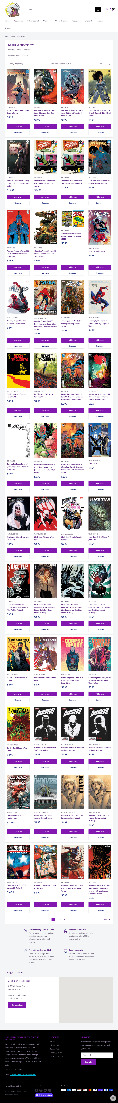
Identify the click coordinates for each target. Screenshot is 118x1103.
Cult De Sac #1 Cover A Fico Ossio (17, 749)
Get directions (17, 1005)
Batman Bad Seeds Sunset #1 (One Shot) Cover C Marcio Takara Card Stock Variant (99, 397)
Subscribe (88, 1062)
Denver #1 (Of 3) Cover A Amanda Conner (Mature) (43, 816)
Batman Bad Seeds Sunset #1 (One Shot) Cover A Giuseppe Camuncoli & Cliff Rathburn (72, 397)
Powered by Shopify (11, 1095)
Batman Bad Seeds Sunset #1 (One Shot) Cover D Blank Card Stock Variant (18, 466)
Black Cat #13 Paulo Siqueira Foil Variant (71, 538)
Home (7, 21)
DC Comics (11, 107)
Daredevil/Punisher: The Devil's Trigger (15, 817)
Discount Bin (18, 21)
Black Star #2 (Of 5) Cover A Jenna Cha (98, 538)
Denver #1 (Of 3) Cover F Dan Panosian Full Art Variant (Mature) (99, 818)
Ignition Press (12, 391)
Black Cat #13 (93, 464)
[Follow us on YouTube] (45, 1090)
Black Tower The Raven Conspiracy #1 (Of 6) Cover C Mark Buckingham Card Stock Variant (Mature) (71, 609)
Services (8, 28)
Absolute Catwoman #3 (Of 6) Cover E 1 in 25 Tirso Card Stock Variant (18, 183)
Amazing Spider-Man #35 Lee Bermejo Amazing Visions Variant (72, 323)
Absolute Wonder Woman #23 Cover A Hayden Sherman (99, 182)
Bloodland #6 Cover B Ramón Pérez (45, 679)
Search (52, 1041)
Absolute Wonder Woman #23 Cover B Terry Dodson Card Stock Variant (18, 253)
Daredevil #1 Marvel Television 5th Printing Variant (45, 749)
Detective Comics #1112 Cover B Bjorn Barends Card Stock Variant (72, 888)
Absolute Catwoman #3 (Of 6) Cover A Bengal (18, 111)
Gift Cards (89, 21)
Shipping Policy (56, 1053)
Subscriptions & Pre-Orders (38, 21)
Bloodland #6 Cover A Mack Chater (17, 679)
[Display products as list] (109, 64)
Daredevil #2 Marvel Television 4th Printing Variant (72, 749)
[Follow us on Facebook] (36, 1090)
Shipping (100, 21)
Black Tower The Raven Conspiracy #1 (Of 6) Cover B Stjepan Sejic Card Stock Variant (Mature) (44, 609)
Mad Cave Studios (41, 812)
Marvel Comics (94, 248)
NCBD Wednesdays (18, 36)
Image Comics (66, 674)
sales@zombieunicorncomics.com (23, 1074)
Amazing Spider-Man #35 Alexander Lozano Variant (16, 322)
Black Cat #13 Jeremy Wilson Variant (44, 538)
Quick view (18, 133)
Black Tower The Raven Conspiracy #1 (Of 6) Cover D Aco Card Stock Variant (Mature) (99, 609)
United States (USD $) (13, 1086)
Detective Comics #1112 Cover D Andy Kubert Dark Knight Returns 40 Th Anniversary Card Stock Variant (99, 890)
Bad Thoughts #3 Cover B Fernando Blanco (43, 395)
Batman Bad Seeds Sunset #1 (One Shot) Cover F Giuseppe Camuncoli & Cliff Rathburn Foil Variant (72, 468)
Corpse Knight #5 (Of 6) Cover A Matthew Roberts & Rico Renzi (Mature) (72, 680)
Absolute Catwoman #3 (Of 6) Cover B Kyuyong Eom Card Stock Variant (45, 113)
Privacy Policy (55, 1045)
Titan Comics (93, 534)
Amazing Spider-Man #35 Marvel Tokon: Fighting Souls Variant (98, 323)
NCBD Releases (61, 21)
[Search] (98, 9)
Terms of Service (56, 1056)
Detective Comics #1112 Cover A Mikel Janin (45, 887)
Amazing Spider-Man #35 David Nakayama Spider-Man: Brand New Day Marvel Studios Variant (45, 325)
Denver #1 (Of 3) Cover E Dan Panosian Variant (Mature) (72, 816)
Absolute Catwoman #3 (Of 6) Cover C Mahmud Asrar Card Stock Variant (72, 113)
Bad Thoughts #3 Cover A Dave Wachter (16, 395)
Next (105, 919)
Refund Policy (55, 1049)
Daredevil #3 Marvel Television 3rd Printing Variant (99, 749)
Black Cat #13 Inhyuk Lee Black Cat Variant (18, 538)
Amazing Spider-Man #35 (97, 251)
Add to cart (18, 127)
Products (74, 21)
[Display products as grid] (105, 64)
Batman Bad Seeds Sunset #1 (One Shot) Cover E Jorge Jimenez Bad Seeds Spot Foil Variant (44, 469)
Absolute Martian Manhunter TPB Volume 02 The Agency (71, 182)
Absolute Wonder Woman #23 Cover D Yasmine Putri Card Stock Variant (45, 253)
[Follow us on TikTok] (49, 1090)
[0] (111, 9)
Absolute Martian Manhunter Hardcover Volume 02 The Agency (44, 183)
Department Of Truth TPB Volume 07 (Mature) (16, 886)
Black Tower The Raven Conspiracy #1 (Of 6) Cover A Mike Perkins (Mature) (17, 607)
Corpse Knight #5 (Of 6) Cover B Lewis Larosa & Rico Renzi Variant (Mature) (99, 680)
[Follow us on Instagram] (41, 1090)
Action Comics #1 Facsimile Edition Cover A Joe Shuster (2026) (71, 236)
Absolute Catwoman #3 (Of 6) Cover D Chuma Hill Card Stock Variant (99, 113)
